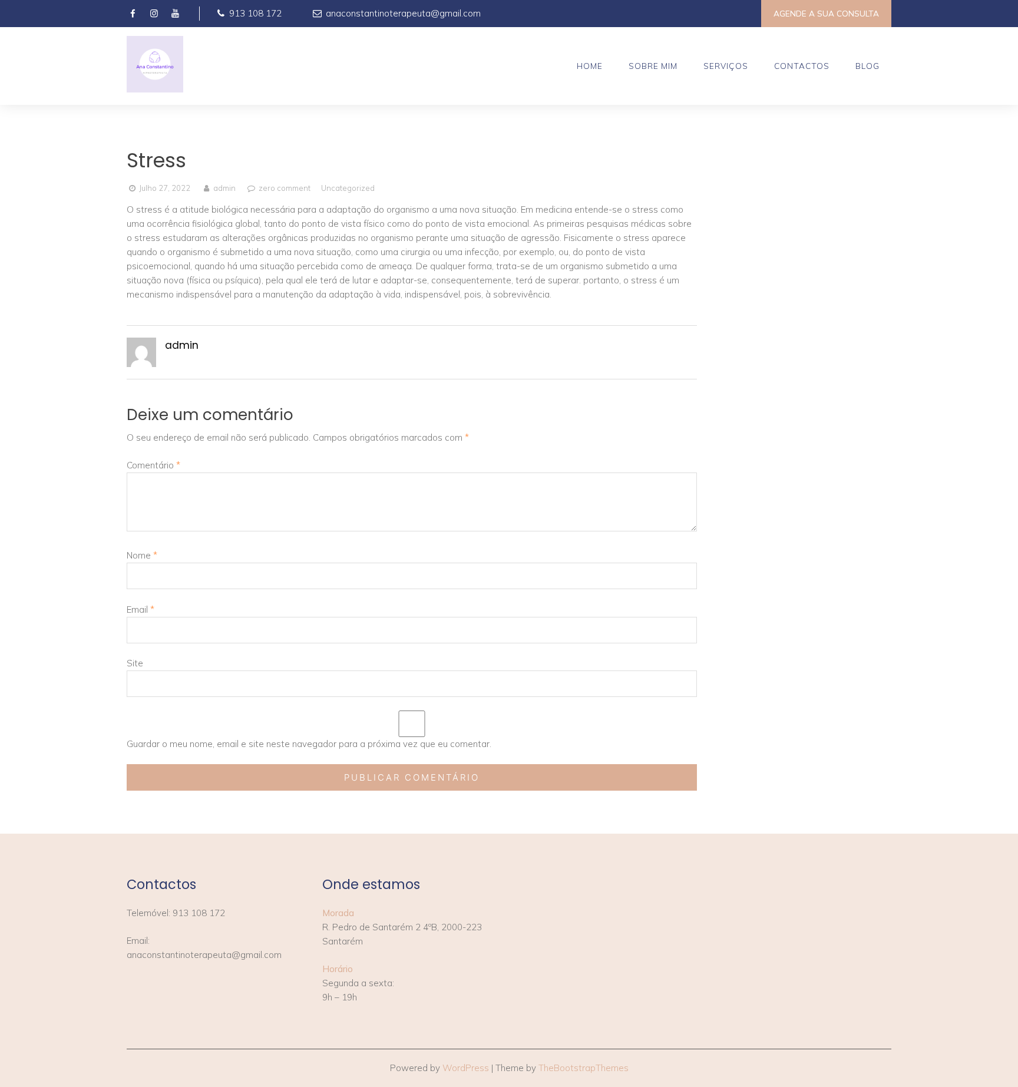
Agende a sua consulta (826, 13)
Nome (142, 555)
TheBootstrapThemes (583, 1067)
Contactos (801, 66)
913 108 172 (254, 13)
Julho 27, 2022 (164, 188)
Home (590, 66)
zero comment (284, 188)
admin (223, 188)
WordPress (465, 1067)
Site (135, 663)
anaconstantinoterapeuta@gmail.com (402, 13)
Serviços (725, 66)
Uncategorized (348, 188)
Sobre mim (653, 66)
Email (140, 609)
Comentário (153, 465)
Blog (867, 66)
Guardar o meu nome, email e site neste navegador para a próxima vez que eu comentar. (309, 743)
